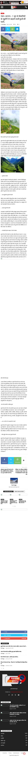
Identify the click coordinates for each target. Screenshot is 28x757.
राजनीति (2, 738)
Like (25, 631)
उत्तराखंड (5, 10)
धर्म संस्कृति (3, 743)
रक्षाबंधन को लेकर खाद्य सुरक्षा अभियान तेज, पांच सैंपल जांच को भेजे (22, 501)
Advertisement (16, 752)
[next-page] (15, 506)
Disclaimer (5, 752)
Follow (24, 635)
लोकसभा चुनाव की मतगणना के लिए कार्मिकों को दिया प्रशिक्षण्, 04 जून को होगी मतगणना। (7, 471)
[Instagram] (12, 695)
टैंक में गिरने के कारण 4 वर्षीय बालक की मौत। (9, 657)
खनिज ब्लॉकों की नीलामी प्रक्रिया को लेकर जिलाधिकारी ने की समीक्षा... (18, 713)
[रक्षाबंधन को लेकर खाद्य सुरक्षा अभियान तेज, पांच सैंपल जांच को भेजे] (23, 497)
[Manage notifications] (24, 753)
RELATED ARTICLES (8, 491)
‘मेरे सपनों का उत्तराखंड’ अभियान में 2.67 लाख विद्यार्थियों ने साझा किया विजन (4, 502)
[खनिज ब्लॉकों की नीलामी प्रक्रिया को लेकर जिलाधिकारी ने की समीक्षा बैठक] (14, 497)
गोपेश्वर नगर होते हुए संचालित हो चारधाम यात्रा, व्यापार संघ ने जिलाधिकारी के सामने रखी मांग (21, 472)
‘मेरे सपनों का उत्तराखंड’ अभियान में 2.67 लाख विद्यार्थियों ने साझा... (18, 705)
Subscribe (24, 638)
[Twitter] (7, 29)
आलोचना (2, 745)
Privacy (10, 752)
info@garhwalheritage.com (17, 692)
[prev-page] (13, 506)
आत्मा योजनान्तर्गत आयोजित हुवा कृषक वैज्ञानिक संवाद (11, 651)
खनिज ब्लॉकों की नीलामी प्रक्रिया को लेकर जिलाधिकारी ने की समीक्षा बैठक (13, 502)
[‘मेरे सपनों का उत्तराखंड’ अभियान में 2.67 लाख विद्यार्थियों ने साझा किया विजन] (5, 497)
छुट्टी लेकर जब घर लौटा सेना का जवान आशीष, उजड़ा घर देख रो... (14, 646)
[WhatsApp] (12, 29)
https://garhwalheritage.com (14, 486)
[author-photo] (14, 481)
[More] (23, 460)
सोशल (2, 735)
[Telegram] (17, 29)
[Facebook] (3, 29)
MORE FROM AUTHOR (19, 491)
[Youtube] (18, 695)
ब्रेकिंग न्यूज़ (3, 740)
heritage (4, 24)
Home (2, 10)
